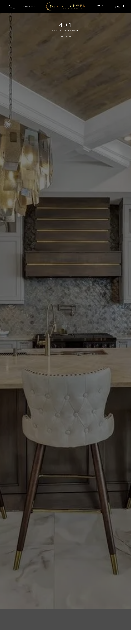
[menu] (123, 6)
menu (117, 7)
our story (12, 7)
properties (30, 6)
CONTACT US (101, 7)
